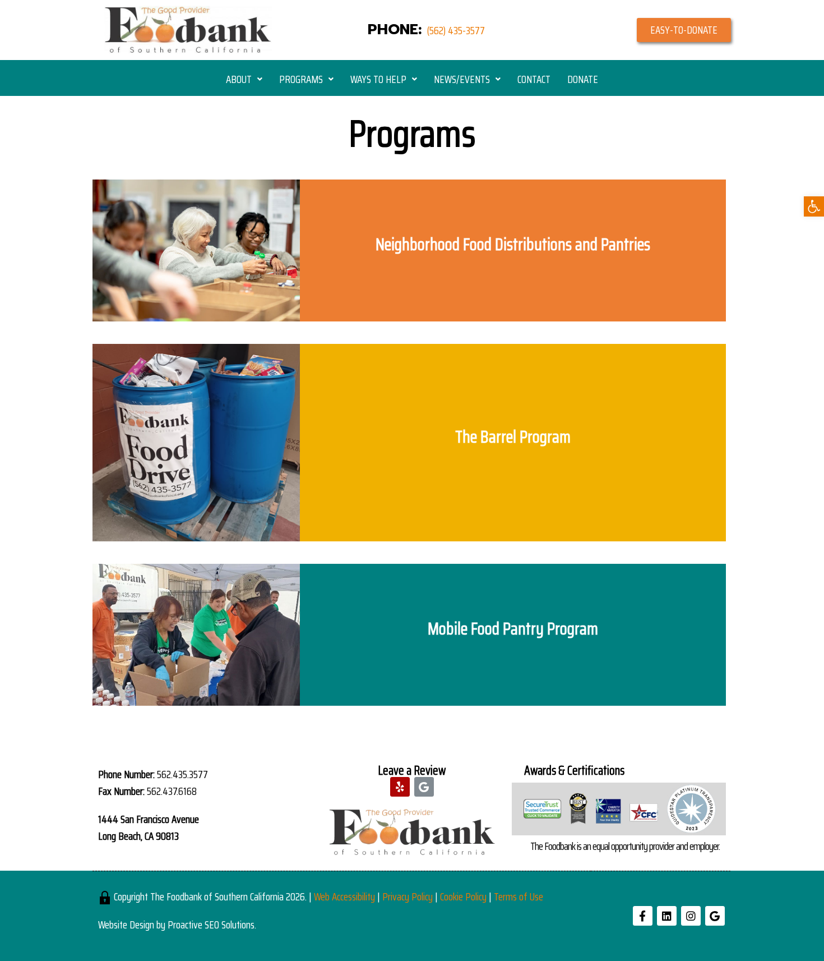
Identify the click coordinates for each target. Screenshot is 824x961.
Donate (582, 79)
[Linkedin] (667, 916)
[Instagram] (691, 916)
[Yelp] (400, 787)
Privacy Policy (407, 896)
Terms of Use (518, 896)
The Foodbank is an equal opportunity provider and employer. (625, 846)
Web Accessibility (344, 896)
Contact (533, 79)
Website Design (126, 924)
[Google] (424, 787)
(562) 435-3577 (456, 30)
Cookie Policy (463, 896)
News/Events (462, 79)
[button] (684, 30)
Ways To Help (378, 79)
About (239, 79)
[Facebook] (642, 916)
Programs (301, 79)
